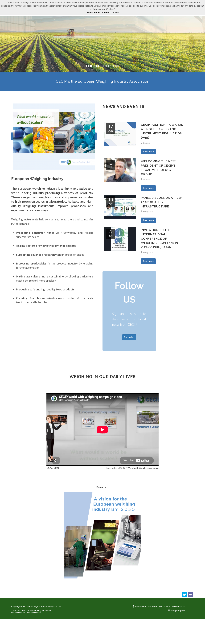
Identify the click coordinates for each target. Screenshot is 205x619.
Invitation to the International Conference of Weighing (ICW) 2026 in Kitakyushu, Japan (159, 238)
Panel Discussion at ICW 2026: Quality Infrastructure (161, 202)
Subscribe (129, 337)
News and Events (123, 106)
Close (116, 12)
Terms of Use (18, 610)
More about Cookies (98, 12)
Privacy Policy (34, 610)
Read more (148, 151)
